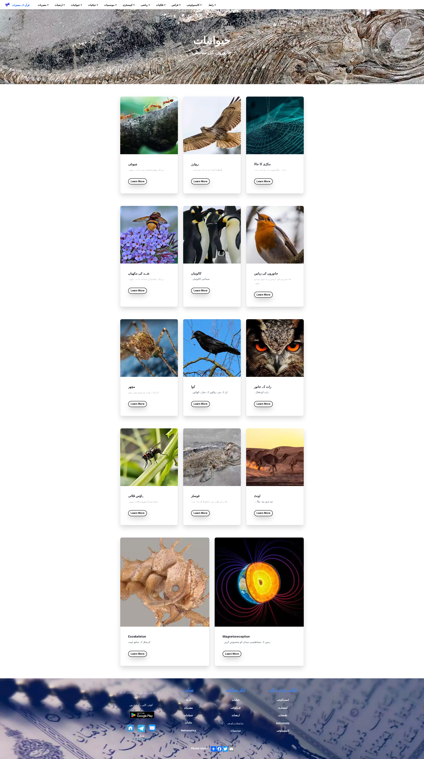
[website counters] (141, 739)
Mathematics (188, 730)
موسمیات (236, 730)
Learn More (137, 181)
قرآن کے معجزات (20, 5)
